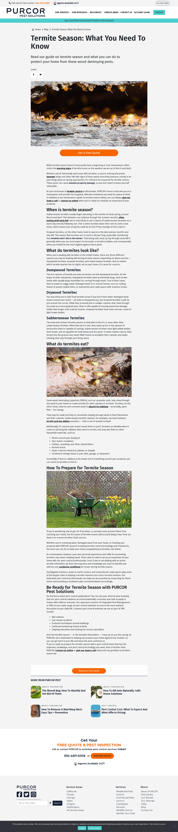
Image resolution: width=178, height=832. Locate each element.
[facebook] (20, 796)
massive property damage (82, 183)
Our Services (62, 12)
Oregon (71, 804)
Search (57, 803)
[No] (174, 826)
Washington (73, 807)
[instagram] (33, 796)
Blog (46, 29)
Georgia (71, 797)
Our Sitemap (147, 801)
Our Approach (79, 12)
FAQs (143, 804)
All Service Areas (75, 810)
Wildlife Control (124, 810)
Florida (70, 794)
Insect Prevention (52, 687)
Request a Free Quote (89, 671)
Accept (82, 828)
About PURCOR (149, 791)
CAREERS (159, 12)
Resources (95, 12)
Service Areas (111, 12)
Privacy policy (94, 828)
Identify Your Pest (125, 813)
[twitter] (26, 796)
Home (38, 29)
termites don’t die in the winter (66, 238)
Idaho (70, 801)
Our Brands (147, 797)
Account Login (162, 3)
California (71, 791)
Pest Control (109, 706)
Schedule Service (102, 756)
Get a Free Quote (89, 153)
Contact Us (126, 12)
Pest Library (147, 794)
